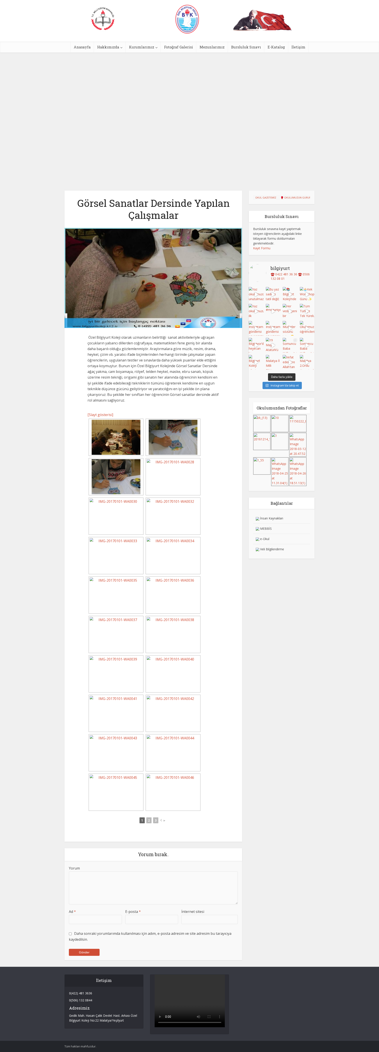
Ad (72, 911)
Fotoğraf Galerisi (178, 47)
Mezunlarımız (212, 47)
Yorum (74, 868)
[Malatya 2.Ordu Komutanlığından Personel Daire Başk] (307, 362)
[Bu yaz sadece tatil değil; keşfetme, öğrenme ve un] (273, 294)
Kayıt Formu (261, 248)
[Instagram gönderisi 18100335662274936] (256, 328)
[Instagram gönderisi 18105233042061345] (273, 328)
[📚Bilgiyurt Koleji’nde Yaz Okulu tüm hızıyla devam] (290, 294)
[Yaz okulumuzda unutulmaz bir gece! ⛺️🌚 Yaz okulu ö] (256, 294)
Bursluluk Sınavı (246, 47)
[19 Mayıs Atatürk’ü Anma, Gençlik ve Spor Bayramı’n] (273, 345)
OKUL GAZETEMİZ (265, 197)
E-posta (133, 911)
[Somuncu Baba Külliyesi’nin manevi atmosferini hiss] (290, 345)
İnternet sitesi (192, 911)
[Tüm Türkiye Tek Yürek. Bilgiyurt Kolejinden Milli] (307, 311)
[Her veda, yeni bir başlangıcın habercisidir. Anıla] (290, 311)
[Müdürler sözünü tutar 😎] (290, 328)
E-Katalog (276, 47)
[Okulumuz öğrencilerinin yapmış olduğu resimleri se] (307, 328)
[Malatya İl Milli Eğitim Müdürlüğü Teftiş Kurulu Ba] (273, 362)
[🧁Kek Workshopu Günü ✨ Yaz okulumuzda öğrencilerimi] (307, 294)
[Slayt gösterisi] (100, 414)
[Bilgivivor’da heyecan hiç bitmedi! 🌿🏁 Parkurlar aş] (256, 345)
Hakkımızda (108, 47)
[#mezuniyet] (273, 311)
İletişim (298, 47)
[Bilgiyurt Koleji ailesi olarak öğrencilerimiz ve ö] (256, 362)
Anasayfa (82, 47)
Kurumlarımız (141, 47)
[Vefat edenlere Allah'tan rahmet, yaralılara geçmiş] (290, 362)
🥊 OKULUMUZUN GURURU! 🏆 (299, 197)
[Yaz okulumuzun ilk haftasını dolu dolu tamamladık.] (256, 311)
